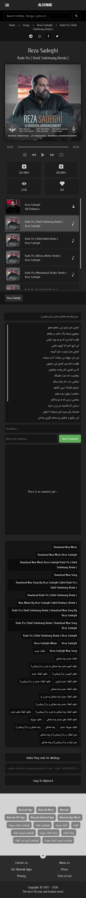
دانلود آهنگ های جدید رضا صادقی (62, 719)
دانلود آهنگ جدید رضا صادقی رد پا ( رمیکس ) (56, 704)
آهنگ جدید (40, 651)
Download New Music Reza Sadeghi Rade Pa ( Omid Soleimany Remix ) (48, 565)
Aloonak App (25, 810)
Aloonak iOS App (16, 817)
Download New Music (65, 547)
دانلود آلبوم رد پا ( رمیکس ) (64, 673)
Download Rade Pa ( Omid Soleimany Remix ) (52, 595)
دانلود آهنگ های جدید (21, 711)
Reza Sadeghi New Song (63, 651)
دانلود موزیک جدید (68, 727)
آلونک (75, 825)
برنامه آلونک (68, 832)
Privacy (21, 876)
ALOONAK (45, 5)
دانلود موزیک (36, 719)
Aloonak (64, 810)
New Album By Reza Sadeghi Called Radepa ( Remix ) (48, 602)
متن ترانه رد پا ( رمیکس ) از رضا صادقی (59, 742)
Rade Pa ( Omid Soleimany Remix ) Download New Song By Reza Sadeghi (44, 613)
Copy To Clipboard (43, 780)
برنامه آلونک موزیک (48, 832)
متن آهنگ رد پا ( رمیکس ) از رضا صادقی (58, 734)
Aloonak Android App (42, 817)
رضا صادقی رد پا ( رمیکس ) (28, 727)
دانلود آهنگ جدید (39, 673)
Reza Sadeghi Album (45, 643)
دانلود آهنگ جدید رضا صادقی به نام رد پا (59, 696)
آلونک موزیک (61, 825)
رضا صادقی (50, 727)
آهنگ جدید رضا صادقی (66, 658)
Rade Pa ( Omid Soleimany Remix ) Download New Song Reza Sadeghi (46, 625)
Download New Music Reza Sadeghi (57, 554)
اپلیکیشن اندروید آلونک (23, 832)
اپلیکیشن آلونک (42, 825)
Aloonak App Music (70, 817)
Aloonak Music (46, 810)
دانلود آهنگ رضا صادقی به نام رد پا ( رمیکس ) (56, 711)
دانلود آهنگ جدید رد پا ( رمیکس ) (35, 681)
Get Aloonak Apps (21, 869)
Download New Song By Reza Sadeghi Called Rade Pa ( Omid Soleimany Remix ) (46, 585)
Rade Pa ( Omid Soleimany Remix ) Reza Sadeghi (50, 635)
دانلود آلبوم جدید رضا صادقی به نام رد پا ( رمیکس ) (54, 666)
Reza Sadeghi (44, 25)
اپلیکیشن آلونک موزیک (19, 825)
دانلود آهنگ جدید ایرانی (66, 681)
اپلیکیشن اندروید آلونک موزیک (58, 840)
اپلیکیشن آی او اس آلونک (27, 840)
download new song (65, 575)
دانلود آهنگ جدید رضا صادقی (64, 689)
